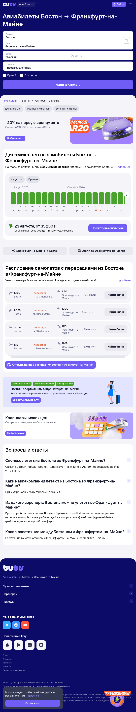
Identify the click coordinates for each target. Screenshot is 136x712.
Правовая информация (14, 670)
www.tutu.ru (51, 686)
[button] (7, 625)
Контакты (7, 662)
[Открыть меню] (131, 4)
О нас (5, 655)
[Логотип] (9, 4)
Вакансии (7, 659)
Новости (7, 666)
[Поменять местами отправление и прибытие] (126, 40)
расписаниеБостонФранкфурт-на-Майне (64, 364)
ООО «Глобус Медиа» (52, 682)
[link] (15, 138)
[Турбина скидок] (117, 700)
